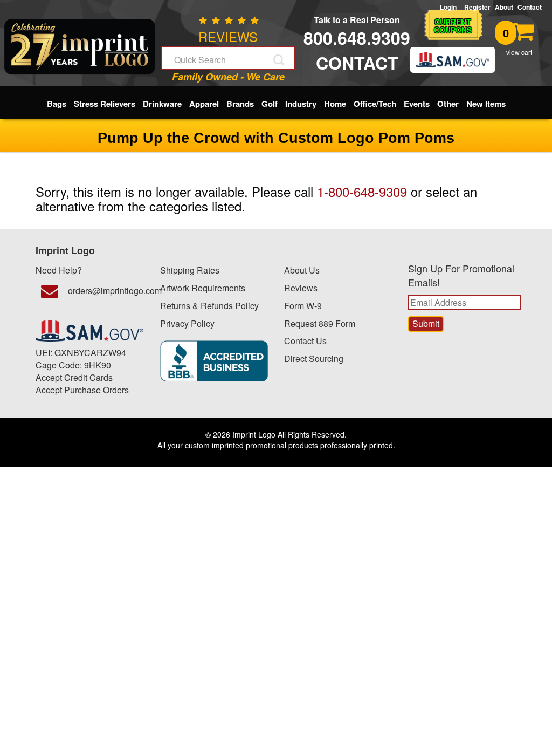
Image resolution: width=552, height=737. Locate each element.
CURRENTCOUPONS (453, 25)
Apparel (204, 104)
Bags (56, 104)
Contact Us (305, 341)
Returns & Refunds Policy (209, 305)
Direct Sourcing (313, 358)
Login (450, 7)
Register (477, 7)
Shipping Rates (189, 270)
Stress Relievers (104, 104)
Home (335, 104)
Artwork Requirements (202, 288)
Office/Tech (375, 104)
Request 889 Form (319, 323)
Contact (530, 7)
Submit (279, 59)
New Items (486, 104)
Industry (300, 104)
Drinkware (162, 104)
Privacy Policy (187, 323)
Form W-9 (303, 305)
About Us (302, 270)
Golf (269, 104)
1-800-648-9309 (362, 191)
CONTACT (357, 62)
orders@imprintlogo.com (105, 290)
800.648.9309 (356, 37)
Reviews (301, 288)
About (504, 7)
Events (417, 104)
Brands (240, 104)
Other (448, 104)
